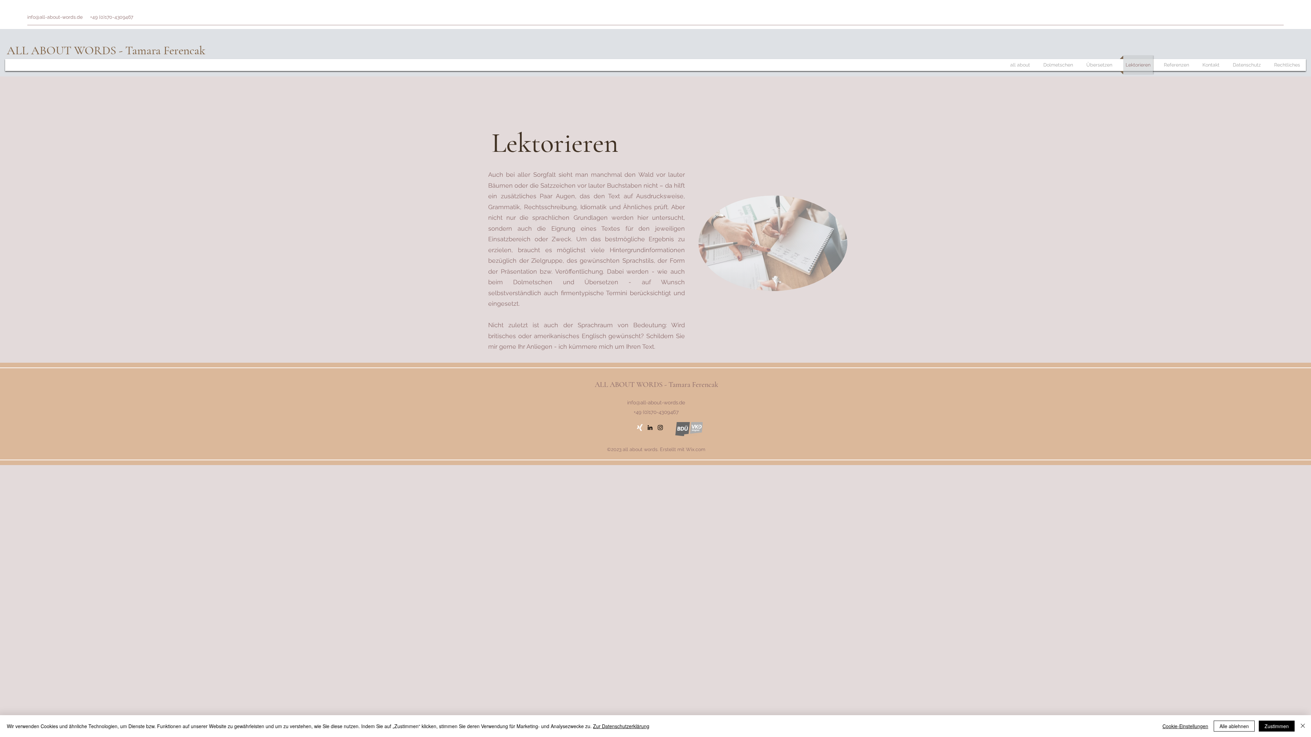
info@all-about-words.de (55, 17)
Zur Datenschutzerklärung (621, 726)
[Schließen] (1303, 726)
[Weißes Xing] (639, 427)
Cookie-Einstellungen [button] (1185, 726)
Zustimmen (1277, 726)
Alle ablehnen (1234, 726)
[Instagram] (660, 427)
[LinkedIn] (650, 427)
